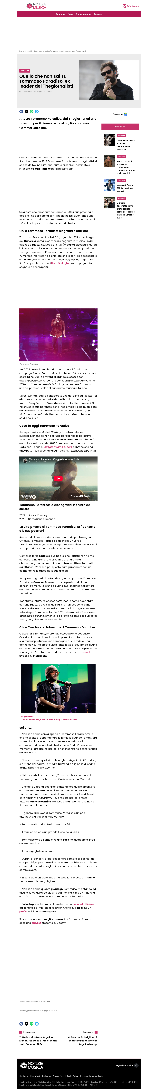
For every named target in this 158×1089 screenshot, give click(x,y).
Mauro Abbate (25, 91)
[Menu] (22, 6)
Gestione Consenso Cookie (91, 1076)
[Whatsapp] (31, 111)
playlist (36, 923)
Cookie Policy (72, 1076)
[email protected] (68, 1082)
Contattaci (35, 1076)
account (85, 652)
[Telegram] (37, 111)
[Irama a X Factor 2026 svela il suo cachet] (109, 186)
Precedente (29, 1032)
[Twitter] (26, 111)
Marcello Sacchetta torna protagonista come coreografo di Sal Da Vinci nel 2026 (126, 210)
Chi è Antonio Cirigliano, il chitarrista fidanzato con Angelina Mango (83, 1041)
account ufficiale (83, 904)
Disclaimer (46, 1076)
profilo (23, 911)
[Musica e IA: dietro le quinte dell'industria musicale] (109, 143)
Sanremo (60, 14)
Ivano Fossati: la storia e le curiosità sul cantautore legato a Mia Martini (126, 167)
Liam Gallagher (60, 263)
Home (21, 51)
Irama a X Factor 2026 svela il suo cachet (125, 188)
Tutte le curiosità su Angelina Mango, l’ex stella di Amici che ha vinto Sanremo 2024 (38, 1041)
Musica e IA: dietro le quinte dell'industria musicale (126, 145)
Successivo (88, 1032)
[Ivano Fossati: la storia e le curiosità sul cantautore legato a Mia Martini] (109, 165)
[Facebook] (21, 111)
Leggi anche (120, 127)
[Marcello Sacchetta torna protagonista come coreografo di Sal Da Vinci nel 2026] (109, 208)
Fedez (70, 14)
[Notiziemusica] (36, 6)
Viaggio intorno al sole (57, 447)
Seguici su (118, 114)
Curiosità (28, 51)
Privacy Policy (59, 1076)
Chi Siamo (23, 1076)
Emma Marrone (83, 14)
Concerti (97, 14)
